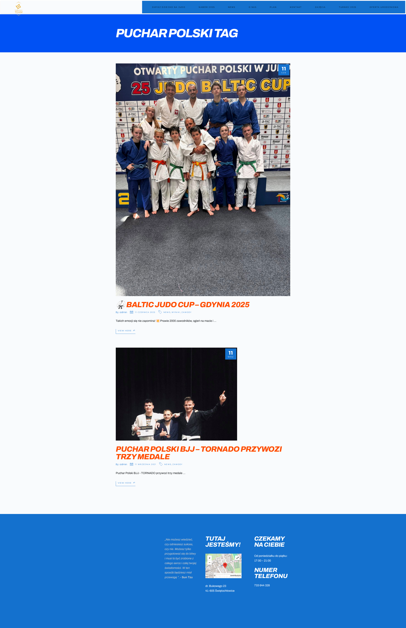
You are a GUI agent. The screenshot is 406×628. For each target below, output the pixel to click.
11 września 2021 (145, 464)
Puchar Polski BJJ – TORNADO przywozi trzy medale (199, 453)
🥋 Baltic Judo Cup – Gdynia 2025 (182, 305)
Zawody (186, 312)
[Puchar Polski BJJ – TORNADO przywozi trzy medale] (176, 394)
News (167, 312)
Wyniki (176, 312)
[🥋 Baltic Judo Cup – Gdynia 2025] (203, 179)
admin (123, 312)
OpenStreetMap (223, 575)
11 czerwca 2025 (145, 312)
